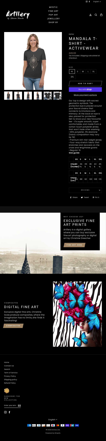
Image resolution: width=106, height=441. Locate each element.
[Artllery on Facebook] (9, 412)
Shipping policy (10, 379)
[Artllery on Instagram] (5, 412)
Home (71, 34)
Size (71, 67)
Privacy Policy (10, 376)
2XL (72, 76)
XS (72, 71)
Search (7, 369)
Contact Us (9, 366)
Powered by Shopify (53, 433)
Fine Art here (74, 245)
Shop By (53, 22)
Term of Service (11, 373)
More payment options (85, 95)
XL (94, 71)
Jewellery (53, 19)
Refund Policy (10, 383)
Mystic (53, 7)
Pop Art (53, 15)
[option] (33, 61)
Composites (13, 326)
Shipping (84, 56)
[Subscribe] (19, 405)
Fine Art (53, 11)
